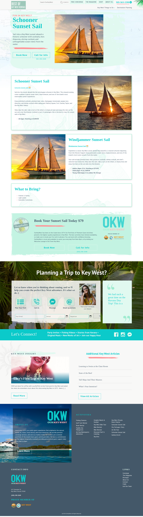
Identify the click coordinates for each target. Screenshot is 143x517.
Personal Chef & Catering (99, 433)
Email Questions (69, 308)
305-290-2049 (41, 59)
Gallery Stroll (116, 435)
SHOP (101, 2)
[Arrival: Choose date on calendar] (67, 316)
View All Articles (89, 396)
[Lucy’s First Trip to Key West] (40, 382)
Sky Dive (96, 437)
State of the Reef (85, 373)
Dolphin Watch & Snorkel (99, 421)
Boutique (126, 477)
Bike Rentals (98, 427)
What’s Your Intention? (88, 386)
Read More (19, 395)
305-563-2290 (122, 2)
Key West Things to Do (105, 8)
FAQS (124, 484)
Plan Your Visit (20, 308)
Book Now (21, 55)
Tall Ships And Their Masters (90, 380)
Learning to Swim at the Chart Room (93, 366)
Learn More (23, 451)
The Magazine (91, 2)
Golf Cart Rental (81, 423)
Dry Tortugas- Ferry (118, 427)
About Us (109, 2)
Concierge (126, 473)
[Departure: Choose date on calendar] (90, 316)
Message (52, 308)
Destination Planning (124, 8)
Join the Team (127, 486)
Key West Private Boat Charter (117, 421)
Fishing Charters (81, 420)
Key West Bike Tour (100, 425)
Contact (125, 482)
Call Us (36, 308)
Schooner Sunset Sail (21, 88)
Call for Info (41, 55)
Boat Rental (80, 425)
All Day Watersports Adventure (82, 433)
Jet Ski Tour (115, 430)
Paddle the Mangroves (79, 429)
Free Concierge (77, 2)
